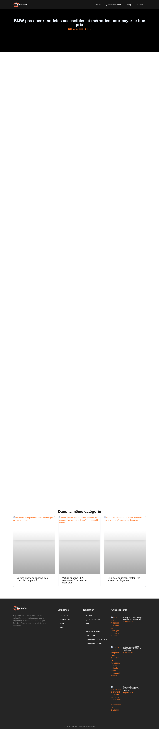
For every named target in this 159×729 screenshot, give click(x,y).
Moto (62, 627)
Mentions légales (93, 631)
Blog (129, 5)
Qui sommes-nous (93, 619)
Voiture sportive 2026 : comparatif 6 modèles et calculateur (74, 580)
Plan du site (90, 635)
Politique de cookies (94, 643)
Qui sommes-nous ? (114, 5)
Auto (89, 29)
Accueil (98, 5)
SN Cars (73, 726)
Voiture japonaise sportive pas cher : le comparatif (32, 579)
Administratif (65, 619)
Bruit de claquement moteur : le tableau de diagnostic (124, 579)
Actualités (64, 616)
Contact (140, 5)
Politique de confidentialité (96, 639)
